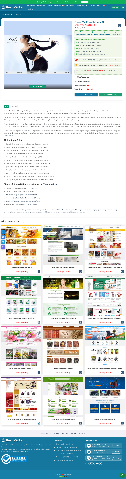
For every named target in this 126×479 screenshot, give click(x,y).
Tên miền (71, 6)
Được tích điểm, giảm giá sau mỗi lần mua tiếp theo (22, 195)
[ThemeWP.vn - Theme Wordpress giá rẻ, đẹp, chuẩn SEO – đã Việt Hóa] (12, 7)
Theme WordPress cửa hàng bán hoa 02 (21, 369)
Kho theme (42, 6)
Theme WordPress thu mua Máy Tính (105, 419)
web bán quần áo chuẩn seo (76, 212)
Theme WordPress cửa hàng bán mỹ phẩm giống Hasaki (104, 318)
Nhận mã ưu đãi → (114, 65)
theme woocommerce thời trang (21, 212)
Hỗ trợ (74, 434)
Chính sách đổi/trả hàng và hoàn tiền (67, 457)
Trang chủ (32, 6)
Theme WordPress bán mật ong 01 (21, 268)
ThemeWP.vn (45, 127)
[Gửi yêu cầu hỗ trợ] (3, 237)
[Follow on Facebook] (87, 463)
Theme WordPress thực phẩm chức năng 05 (63, 318)
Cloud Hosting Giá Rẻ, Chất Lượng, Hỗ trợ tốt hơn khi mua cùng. (98, 60)
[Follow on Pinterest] (97, 463)
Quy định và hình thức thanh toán (66, 447)
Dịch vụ (80, 6)
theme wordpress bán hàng (40, 212)
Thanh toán (55, 434)
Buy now (110, 94)
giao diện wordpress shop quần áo (36, 210)
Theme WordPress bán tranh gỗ (63, 369)
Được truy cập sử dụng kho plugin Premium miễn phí (23, 201)
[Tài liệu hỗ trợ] (3, 247)
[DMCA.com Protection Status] (63, 476)
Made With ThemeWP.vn (63, 474)
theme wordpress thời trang (58, 212)
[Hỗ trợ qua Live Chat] (3, 232)
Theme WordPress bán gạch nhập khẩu (63, 268)
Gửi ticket (116, 445)
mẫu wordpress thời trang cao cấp (75, 210)
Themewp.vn (34, 188)
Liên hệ (82, 434)
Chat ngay (116, 458)
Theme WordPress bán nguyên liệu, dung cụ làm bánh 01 (105, 268)
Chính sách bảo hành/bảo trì (64, 454)
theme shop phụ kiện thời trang (96, 210)
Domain (29, 204)
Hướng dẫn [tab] (14, 107)
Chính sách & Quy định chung (65, 444)
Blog (31, 9)
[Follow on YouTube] (100, 463)
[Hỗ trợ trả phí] (3, 242)
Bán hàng (18, 15)
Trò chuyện (115, 452)
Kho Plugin (91, 6)
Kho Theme (11, 15)
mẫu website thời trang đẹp (55, 210)
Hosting (58, 6)
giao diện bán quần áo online (16, 210)
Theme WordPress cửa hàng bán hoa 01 (63, 419)
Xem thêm (85, 2)
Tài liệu (45, 434)
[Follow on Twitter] (93, 463)
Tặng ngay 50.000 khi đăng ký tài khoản (88, 43)
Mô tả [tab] (6, 107)
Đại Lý (100, 6)
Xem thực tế (39, 86)
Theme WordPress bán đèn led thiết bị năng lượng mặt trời (104, 369)
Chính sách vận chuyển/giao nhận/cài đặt (68, 450)
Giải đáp (65, 434)
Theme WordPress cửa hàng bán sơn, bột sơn (21, 318)
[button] (115, 7)
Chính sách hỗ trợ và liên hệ (64, 460)
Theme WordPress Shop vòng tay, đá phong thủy (21, 419)
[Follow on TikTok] (90, 463)
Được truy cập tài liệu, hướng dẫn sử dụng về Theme (23, 198)
